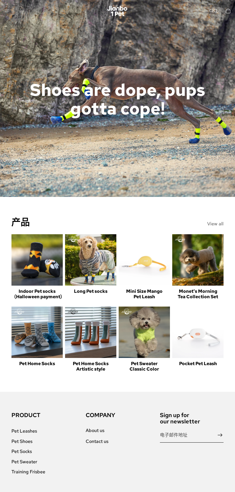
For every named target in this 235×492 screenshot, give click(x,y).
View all (215, 224)
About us (95, 430)
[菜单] (6, 11)
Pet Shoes (21, 441)
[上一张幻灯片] (17, 260)
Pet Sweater (24, 462)
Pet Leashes (24, 431)
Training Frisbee (28, 472)
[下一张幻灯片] (56, 260)
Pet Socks (21, 451)
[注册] (220, 435)
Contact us (97, 441)
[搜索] (211, 11)
